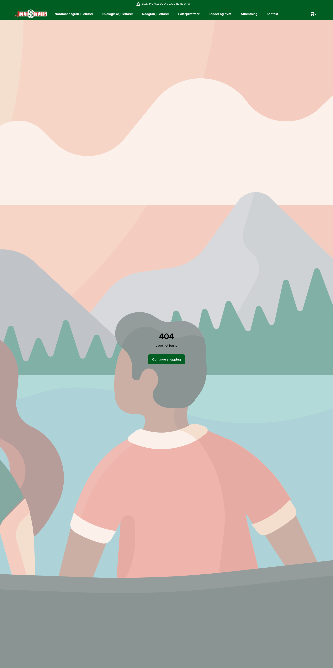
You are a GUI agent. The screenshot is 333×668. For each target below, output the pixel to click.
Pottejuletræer (188, 14)
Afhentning (249, 14)
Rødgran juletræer (155, 14)
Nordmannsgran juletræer (74, 14)
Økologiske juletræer (117, 14)
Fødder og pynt (220, 14)
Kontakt (272, 14)
